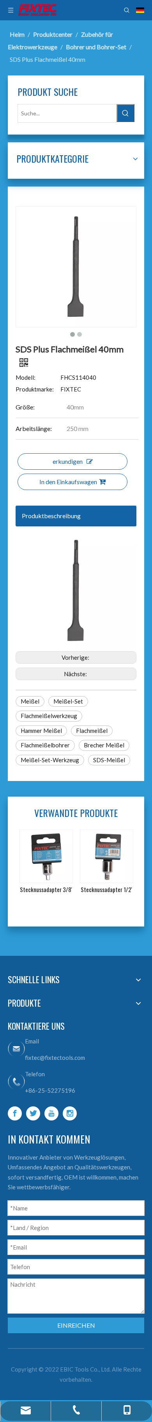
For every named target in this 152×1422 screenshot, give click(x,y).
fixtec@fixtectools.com (55, 1057)
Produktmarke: (35, 389)
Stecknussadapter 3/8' (46, 889)
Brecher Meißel (104, 745)
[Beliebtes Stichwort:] (125, 113)
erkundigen (68, 461)
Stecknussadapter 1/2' (106, 889)
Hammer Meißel (41, 730)
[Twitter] (33, 1113)
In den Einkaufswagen (68, 481)
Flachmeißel (92, 730)
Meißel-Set (68, 701)
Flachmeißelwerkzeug (49, 715)
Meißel (30, 701)
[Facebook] (15, 1113)
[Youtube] (51, 1113)
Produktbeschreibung (51, 515)
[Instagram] (70, 1113)
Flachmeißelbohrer (45, 745)
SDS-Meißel (109, 759)
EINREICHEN (76, 1325)
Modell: (25, 377)
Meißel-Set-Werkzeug (50, 759)
